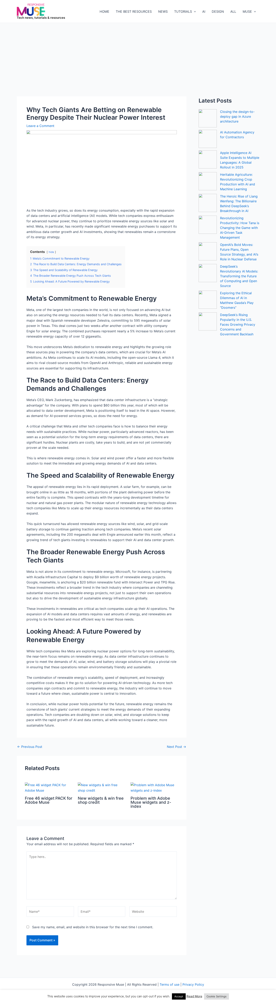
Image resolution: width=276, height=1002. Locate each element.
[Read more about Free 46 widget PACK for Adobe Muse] (49, 787)
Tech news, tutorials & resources (41, 18)
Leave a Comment (40, 126)
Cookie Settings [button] (216, 996)
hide (51, 252)
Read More (194, 996)
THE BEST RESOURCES (134, 11)
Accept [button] (178, 996)
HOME (104, 11)
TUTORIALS (183, 11)
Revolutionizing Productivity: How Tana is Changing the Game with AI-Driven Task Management (239, 227)
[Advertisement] (138, 53)
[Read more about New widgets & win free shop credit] (102, 787)
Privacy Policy (193, 984)
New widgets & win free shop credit (101, 800)
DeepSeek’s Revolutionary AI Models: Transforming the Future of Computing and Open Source (239, 276)
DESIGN (218, 11)
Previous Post (29, 746)
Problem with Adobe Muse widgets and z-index (151, 802)
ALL (233, 11)
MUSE (247, 11)
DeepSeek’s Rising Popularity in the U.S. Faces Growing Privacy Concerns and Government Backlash (237, 324)
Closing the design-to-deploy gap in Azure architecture (237, 116)
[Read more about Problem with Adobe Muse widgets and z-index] (154, 787)
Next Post (176, 746)
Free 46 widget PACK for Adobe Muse (48, 800)
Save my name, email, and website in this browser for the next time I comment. (92, 927)
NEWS (163, 11)
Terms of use (169, 984)
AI (203, 11)
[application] (194, 11)
